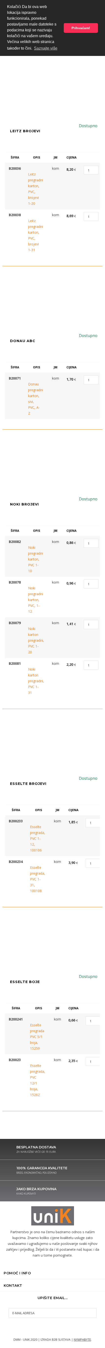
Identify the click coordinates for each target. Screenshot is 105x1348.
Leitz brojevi (25, 131)
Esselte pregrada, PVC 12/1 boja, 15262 (36, 1080)
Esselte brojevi (28, 783)
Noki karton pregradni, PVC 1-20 (34, 640)
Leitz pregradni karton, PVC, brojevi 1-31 (34, 235)
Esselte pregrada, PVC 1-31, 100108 (36, 879)
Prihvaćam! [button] (81, 28)
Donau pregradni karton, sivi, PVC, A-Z (34, 399)
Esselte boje (25, 982)
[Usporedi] (37, 168)
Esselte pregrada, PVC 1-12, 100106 (36, 838)
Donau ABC (22, 341)
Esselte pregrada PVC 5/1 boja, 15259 (36, 1037)
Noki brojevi (24, 504)
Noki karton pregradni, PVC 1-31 (34, 681)
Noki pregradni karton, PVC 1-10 (34, 559)
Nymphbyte (82, 1340)
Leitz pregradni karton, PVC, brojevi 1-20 (34, 189)
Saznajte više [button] (45, 48)
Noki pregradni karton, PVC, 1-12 (34, 600)
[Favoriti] (30, 168)
